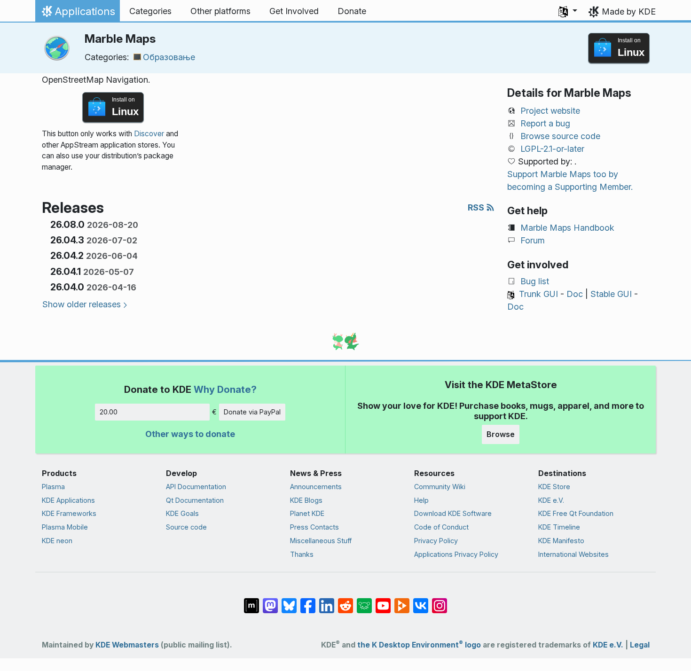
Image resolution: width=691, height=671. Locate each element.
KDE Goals (182, 513)
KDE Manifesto (561, 541)
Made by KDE (629, 11)
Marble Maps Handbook (567, 228)
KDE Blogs (306, 500)
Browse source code (560, 136)
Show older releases (81, 304)
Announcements (316, 487)
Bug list (534, 281)
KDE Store (554, 487)
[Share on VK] (420, 601)
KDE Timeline (559, 527)
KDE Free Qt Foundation (575, 513)
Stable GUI (611, 294)
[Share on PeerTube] (401, 601)
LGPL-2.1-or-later (552, 149)
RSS (477, 207)
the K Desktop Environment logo (419, 644)
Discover (149, 133)
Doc (574, 294)
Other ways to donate (190, 434)
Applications (77, 14)
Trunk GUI (538, 294)
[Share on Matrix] (251, 601)
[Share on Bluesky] (289, 601)
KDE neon (57, 541)
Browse (501, 434)
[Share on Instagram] (439, 601)
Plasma (53, 487)
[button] (568, 11)
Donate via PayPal (252, 412)
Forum (532, 240)
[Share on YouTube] (383, 601)
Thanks (302, 554)
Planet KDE (307, 513)
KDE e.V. (551, 500)
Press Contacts (314, 527)
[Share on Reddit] (345, 601)
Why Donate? (225, 389)
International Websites (573, 554)
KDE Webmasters (127, 644)
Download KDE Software (453, 513)
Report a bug (545, 123)
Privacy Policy (436, 541)
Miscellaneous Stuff (321, 541)
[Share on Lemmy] (364, 601)
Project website (550, 111)
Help (421, 500)
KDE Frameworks (69, 513)
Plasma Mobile (65, 527)
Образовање (169, 57)
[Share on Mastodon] (270, 601)
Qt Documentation (195, 500)
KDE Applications (68, 500)
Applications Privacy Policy (456, 554)
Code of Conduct (441, 527)
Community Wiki (439, 487)
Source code (186, 527)
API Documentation (196, 487)
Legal (640, 644)
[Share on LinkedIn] (326, 601)
